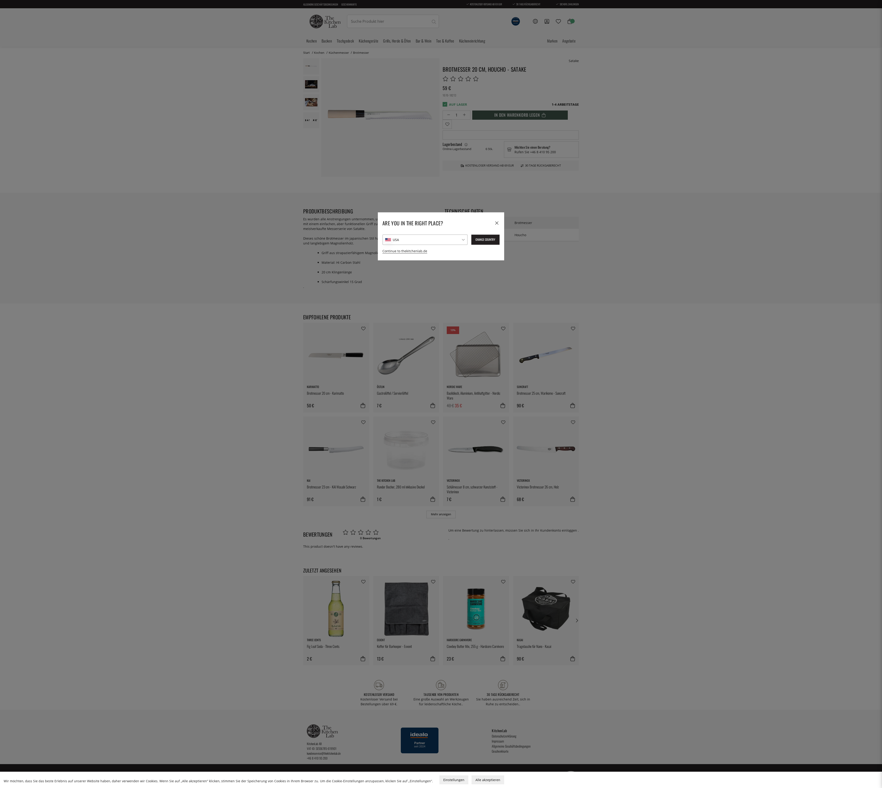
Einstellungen (453, 780)
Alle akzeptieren (487, 780)
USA (396, 240)
